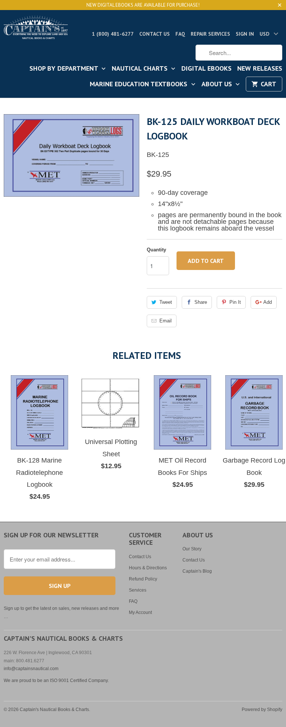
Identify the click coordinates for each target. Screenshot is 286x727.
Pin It (235, 302)
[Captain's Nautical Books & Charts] (36, 30)
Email (165, 321)
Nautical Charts (140, 69)
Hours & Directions (148, 567)
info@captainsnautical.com (31, 668)
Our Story (191, 548)
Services (137, 590)
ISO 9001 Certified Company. (79, 680)
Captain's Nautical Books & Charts (54, 709)
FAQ (180, 33)
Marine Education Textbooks (139, 84)
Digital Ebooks (206, 69)
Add (267, 302)
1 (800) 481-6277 (113, 33)
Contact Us (154, 33)
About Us (217, 84)
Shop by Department (64, 69)
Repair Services (210, 33)
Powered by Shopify (262, 709)
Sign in (245, 33)
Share (200, 302)
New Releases (259, 69)
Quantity (156, 249)
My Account (140, 612)
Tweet (165, 302)
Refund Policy (143, 579)
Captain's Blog (197, 571)
